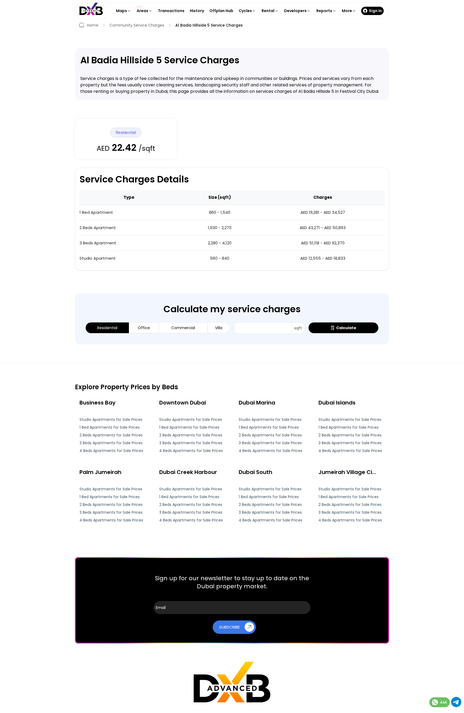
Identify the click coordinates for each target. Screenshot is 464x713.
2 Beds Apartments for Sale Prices (111, 435)
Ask (443, 702)
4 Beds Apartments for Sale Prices (111, 450)
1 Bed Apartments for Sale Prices (109, 427)
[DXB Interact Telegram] (456, 705)
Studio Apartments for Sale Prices (110, 419)
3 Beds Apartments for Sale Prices (111, 443)
